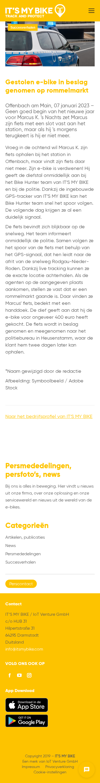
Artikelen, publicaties (25, 537)
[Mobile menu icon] (91, 10)
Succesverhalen (22, 27)
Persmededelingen (23, 554)
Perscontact (21, 584)
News (10, 546)
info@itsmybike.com (24, 649)
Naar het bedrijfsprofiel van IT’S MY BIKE (49, 416)
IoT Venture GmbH (62, 761)
